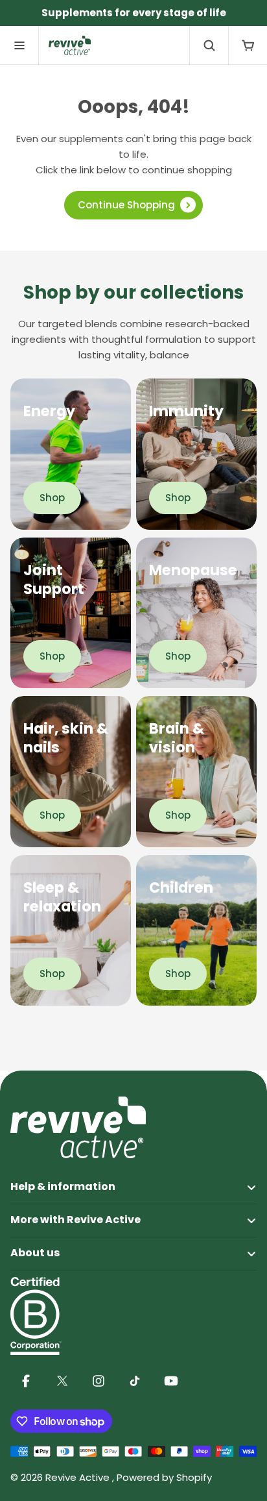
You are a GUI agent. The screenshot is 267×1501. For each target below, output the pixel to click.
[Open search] (208, 45)
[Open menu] (19, 45)
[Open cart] (247, 45)
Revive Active (78, 1477)
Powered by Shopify (164, 1477)
